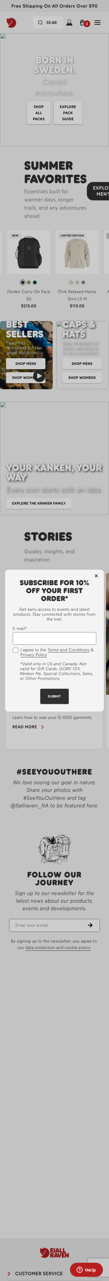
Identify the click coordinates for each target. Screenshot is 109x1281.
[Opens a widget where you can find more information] (86, 1270)
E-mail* (20, 628)
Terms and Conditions (69, 650)
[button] (96, 575)
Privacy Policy (34, 655)
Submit (54, 696)
